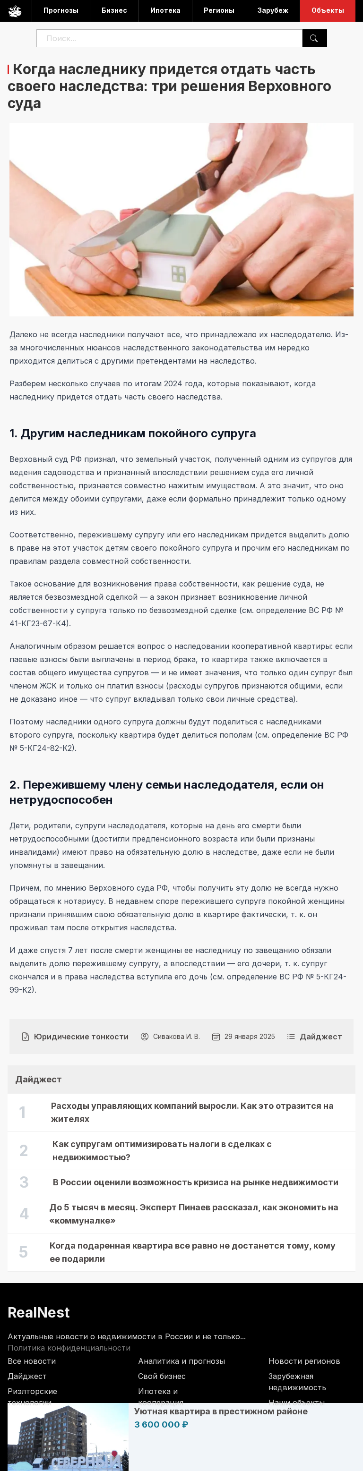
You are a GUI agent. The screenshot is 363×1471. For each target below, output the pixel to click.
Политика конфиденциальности (69, 1347)
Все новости (32, 1361)
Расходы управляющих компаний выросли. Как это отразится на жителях (192, 1112)
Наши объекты (296, 1402)
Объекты (327, 10)
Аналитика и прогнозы (181, 1361)
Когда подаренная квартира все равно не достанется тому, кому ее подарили (193, 1252)
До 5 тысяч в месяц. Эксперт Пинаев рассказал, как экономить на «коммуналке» (193, 1213)
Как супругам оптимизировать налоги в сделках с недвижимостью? (162, 1150)
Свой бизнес (162, 1376)
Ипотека (165, 10)
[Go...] (314, 38)
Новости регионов (304, 1361)
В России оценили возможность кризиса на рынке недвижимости (195, 1182)
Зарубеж (273, 10)
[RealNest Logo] (15, 11)
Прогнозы (60, 10)
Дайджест (27, 1376)
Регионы (219, 10)
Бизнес (114, 10)
